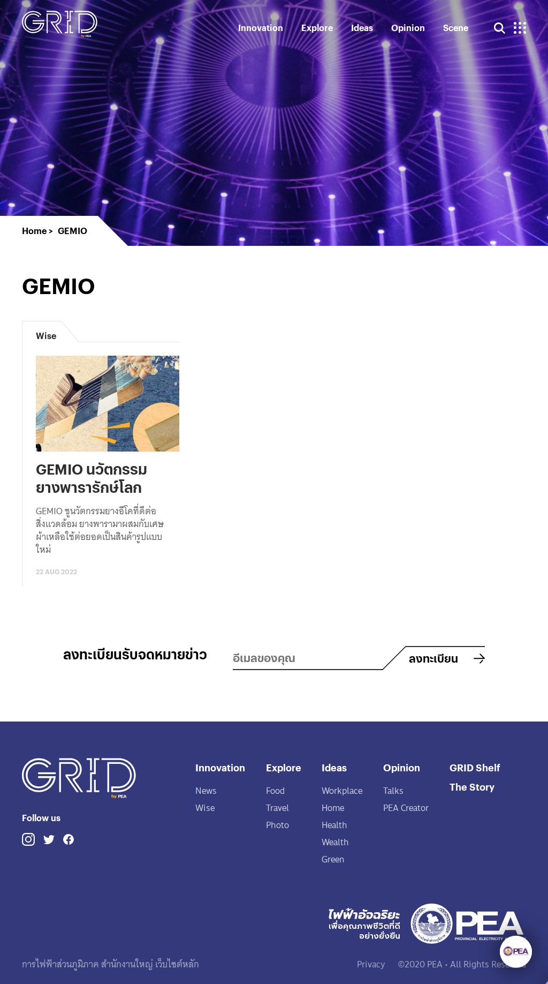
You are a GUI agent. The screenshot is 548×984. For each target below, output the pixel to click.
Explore (317, 27)
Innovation (260, 27)
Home (333, 808)
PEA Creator (406, 808)
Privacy (371, 964)
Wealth (335, 842)
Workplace (342, 791)
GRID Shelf (475, 767)
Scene (455, 27)
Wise (205, 808)
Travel (277, 808)
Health (334, 825)
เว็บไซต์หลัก (176, 964)
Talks (393, 791)
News (206, 791)
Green (333, 859)
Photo (277, 825)
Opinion (408, 27)
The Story (472, 786)
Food (275, 791)
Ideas (362, 27)
